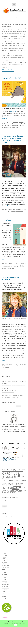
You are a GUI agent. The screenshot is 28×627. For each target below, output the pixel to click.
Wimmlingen (19, 491)
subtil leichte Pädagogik (8, 490)
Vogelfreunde (8, 491)
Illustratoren (23, 366)
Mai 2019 (4, 577)
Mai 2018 (4, 595)
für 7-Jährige (13, 477)
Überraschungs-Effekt (8, 492)
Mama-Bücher (19, 484)
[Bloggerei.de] (4, 617)
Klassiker (13, 484)
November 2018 (5, 584)
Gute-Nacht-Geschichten (20, 480)
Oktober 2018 (5, 586)
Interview (3, 484)
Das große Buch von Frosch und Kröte (10, 397)
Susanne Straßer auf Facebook (8, 71)
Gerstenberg (20, 479)
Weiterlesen (5, 118)
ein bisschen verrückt (9, 471)
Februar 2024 (4, 555)
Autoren (14, 366)
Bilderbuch (21, 122)
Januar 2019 (4, 582)
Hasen (8, 482)
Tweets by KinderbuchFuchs (8, 516)
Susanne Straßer (12, 127)
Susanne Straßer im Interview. (8, 66)
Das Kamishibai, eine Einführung (9, 390)
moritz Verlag (11, 486)
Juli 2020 (3, 569)
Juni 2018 (4, 593)
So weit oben (13, 111)
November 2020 (5, 565)
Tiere (18, 127)
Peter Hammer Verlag (19, 125)
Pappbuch (12, 125)
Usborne (3, 491)
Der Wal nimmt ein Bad (11, 78)
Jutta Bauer (8, 484)
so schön (17, 266)
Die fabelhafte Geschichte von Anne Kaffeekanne (12, 395)
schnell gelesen (5, 127)
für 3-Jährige (6, 125)
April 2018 (4, 596)
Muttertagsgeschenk (6, 487)
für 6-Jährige (6, 477)
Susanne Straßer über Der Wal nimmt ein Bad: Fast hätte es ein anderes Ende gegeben (13, 139)
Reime (23, 487)
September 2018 (5, 588)
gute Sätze (7, 266)
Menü (14, 4)
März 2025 (4, 553)
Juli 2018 (3, 591)
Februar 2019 (4, 581)
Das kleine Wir (5, 388)
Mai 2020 (4, 570)
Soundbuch (21, 489)
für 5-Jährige (18, 476)
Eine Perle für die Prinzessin (8, 392)
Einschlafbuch (19, 471)
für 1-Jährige (16, 472)
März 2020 (4, 572)
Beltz (24, 469)
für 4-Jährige (7, 476)
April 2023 (4, 557)
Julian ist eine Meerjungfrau (8, 393)
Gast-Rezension (14, 478)
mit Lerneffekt (5, 486)
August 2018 (4, 589)
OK (15, 625)
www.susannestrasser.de (7, 69)
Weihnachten (14, 491)
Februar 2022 (4, 562)
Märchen (12, 487)
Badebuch (14, 123)
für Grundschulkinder (6, 479)
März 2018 (4, 598)
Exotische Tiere (10, 472)
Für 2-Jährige (15, 265)
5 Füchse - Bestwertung (10, 469)
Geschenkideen (8, 480)
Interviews (21, 209)
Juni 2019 (4, 576)
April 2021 (4, 564)
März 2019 (4, 579)
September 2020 (5, 567)
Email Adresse (5, 500)
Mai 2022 (4, 560)
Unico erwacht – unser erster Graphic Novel (11, 380)
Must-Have (17, 486)
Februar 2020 (4, 574)
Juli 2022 (3, 558)
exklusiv (19, 123)
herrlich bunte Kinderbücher (10, 483)
